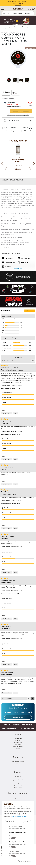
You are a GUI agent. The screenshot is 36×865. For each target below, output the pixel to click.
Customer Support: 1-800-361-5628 (18, 724)
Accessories (18, 750)
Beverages (8, 27)
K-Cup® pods (18, 740)
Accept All (9, 821)
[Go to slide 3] (19, 24)
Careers (18, 763)
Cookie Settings (18, 787)
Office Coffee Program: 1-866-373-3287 (18, 729)
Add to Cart (18, 169)
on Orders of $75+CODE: (17, 2)
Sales (18, 752)
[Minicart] (33, 8)
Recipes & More (18, 767)
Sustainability (18, 765)
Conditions (18, 798)
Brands (18, 748)
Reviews (19, 180)
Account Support (18, 784)
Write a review (30, 311)
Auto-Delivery (18, 742)
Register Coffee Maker (18, 780)
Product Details (8, 180)
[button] (2, 8)
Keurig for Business (18, 746)
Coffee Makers (18, 738)
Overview (18, 797)
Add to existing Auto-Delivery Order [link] (18, 115)
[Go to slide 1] (13, 24)
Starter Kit (18, 744)
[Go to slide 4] (22, 24)
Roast (30, 48)
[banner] (18, 276)
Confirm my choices (25, 861)
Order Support (18, 785)
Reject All (27, 821)
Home (2, 27)
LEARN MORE (18, 717)
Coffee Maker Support (18, 778)
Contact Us (18, 776)
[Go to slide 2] (16, 24)
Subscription (11, 102)
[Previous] (3, 164)
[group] (18, 20)
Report (15, 413)
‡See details (18, 5)
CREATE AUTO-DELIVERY (21, 111)
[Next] (33, 164)
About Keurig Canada (18, 761)
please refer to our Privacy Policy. (19, 816)
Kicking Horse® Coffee (9, 32)
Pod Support (18, 782)
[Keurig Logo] (18, 8)
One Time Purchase (13, 120)
